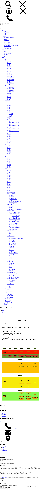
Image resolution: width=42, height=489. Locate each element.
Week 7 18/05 (8, 119)
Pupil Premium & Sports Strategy (8, 43)
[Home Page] (2, 421)
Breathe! (10, 283)
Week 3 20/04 (8, 104)
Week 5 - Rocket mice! (11, 242)
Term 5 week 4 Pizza (11, 275)
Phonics (6, 41)
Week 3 (9, 232)
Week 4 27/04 (8, 105)
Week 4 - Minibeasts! (11, 196)
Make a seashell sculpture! (13, 228)
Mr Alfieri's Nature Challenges (11, 193)
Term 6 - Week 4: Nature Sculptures (13, 224)
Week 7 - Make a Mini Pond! (12, 198)
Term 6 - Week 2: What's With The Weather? (14, 200)
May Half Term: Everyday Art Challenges (14, 221)
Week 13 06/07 (9, 142)
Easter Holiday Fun (11, 246)
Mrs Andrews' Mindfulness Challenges (12, 278)
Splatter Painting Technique (15, 216)
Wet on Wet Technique (15, 214)
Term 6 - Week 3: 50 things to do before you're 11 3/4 (15, 201)
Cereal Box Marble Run (12, 265)
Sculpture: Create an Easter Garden (14, 211)
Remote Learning (6, 58)
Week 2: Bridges (11, 268)
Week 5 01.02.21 (9, 65)
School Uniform (6, 54)
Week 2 (9, 231)
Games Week (10, 258)
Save (7, 488)
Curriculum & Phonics (6, 40)
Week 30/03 (8, 157)
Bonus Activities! (7, 288)
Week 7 (9, 235)
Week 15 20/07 (9, 143)
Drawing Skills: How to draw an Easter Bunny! (16, 212)
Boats (9, 255)
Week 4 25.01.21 (9, 64)
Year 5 (6, 168)
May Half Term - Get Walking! (13, 199)
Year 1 (6, 60)
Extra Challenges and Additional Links (14, 122)
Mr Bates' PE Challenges (10, 204)
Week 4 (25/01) (9, 96)
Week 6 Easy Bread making (12, 274)
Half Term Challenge (11, 208)
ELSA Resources (7, 289)
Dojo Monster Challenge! (12, 262)
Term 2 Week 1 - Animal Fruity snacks (14, 277)
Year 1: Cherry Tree (7, 298)
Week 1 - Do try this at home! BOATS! (14, 245)
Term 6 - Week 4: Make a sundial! (13, 202)
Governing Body (6, 34)
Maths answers (10, 116)
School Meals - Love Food (7, 53)
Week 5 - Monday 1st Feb (10, 82)
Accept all (5, 463)
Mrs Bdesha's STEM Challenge (11, 236)
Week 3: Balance (11, 206)
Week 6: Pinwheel (11, 271)
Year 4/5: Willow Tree (8, 300)
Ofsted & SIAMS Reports (7, 42)
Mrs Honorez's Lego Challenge (11, 192)
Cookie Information (4, 450)
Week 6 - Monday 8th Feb (10, 83)
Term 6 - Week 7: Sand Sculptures (13, 226)
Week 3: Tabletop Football (12, 269)
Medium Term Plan (9, 294)
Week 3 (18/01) (9, 95)
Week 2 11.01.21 (9, 63)
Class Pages (5, 292)
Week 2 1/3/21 (9, 68)
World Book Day (7, 101)
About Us (3, 30)
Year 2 (6, 132)
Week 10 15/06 (9, 124)
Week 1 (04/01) (9, 94)
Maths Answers (11, 114)
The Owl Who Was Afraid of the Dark (12, 77)
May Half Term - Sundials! (12, 241)
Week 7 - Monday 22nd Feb (10, 90)
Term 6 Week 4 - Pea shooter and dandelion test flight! (16, 238)
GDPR (4, 47)
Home (3, 309)
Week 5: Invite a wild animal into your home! (14, 219)
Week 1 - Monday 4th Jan (10, 79)
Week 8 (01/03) (9, 99)
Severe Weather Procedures (7, 46)
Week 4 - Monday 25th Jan (10, 81)
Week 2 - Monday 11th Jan (10, 80)
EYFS (6, 59)
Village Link (5, 56)
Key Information (4, 36)
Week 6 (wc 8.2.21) (9, 75)
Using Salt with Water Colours (16, 215)
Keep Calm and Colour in (12, 280)
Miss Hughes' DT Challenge (10, 261)
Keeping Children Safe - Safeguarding (9, 37)
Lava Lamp (10, 267)
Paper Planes (10, 259)
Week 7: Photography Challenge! (13, 220)
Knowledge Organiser (10, 295)
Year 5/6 (6, 92)
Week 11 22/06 (9, 140)
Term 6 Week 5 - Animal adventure (13, 237)
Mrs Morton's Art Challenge (10, 210)
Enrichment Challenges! (8, 191)
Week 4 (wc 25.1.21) (9, 74)
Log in (3, 305)
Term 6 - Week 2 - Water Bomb (13, 252)
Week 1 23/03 (8, 110)
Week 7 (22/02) (9, 98)
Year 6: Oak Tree (7, 301)
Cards (9, 260)
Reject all (2, 463)
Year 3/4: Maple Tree (8, 299)
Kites (9, 266)
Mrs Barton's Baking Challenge (11, 272)
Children (3, 57)
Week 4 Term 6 (9, 108)
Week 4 (9, 233)
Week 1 (9, 249)
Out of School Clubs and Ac (9, 291)
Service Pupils (5, 304)
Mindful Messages (11, 282)
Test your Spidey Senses (12, 279)
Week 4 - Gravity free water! (12, 243)
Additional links (11, 113)
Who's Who (5, 33)
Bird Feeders (10, 264)
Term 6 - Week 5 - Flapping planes (13, 254)
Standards (5, 38)
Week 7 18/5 (8, 149)
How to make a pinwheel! (13, 229)
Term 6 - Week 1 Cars (11, 251)
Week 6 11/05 (8, 106)
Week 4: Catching (11, 207)
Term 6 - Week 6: (11, 225)
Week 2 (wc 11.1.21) (9, 72)
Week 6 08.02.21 (9, 66)
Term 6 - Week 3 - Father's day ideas (13, 253)
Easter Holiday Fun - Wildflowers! (13, 194)
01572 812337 (16, 428)
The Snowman (4, 414)
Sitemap (3, 449)
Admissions (5, 39)
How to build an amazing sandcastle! (15, 227)
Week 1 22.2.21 (9, 67)
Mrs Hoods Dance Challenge (10, 284)
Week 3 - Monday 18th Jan (10, 87)
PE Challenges (9, 93)
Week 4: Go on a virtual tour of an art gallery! (14, 218)
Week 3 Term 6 (9, 107)
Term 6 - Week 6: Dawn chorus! (13, 203)
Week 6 (9, 234)
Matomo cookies (4, 477)
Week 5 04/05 (8, 136)
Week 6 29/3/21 (9, 71)
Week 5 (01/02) (9, 97)
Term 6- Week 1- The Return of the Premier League (15, 209)
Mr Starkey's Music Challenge (11, 230)
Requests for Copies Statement (8, 48)
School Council (6, 303)
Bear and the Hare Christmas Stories (8, 302)
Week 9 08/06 (8, 139)
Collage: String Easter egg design (14, 213)
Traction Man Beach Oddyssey (11, 76)
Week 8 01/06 (8, 121)
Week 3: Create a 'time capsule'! (13, 217)
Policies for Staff (7, 44)
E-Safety (5, 51)
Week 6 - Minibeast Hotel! (12, 197)
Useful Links (5, 55)
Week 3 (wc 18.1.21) (9, 73)
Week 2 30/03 (8, 111)
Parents (3, 49)
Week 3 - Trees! (11, 195)
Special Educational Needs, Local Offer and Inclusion (11, 45)
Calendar (5, 50)
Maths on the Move (7, 100)
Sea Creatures (10, 257)
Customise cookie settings (10, 463)
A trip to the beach (11, 281)
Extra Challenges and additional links (13, 123)
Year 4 (6, 85)
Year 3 (6, 78)
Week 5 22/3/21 (9, 70)
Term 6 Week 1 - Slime (12, 240)
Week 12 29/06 (9, 127)
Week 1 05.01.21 (9, 62)
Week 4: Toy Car (11, 270)
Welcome (5, 31)
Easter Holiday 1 (12, 247)
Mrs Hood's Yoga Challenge (10, 248)
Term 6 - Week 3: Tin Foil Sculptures (13, 223)
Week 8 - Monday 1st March (10, 84)
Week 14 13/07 (9, 130)
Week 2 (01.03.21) (9, 61)
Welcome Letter (9, 293)
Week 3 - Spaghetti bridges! (12, 244)
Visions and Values (6, 32)
